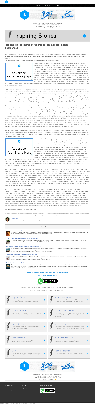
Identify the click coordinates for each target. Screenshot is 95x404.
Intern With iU (9, 393)
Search (58, 5)
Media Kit (25, 388)
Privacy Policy (32, 403)
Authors (24, 393)
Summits (69, 2)
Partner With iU (9, 391)
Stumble (87, 2)
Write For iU (48, 5)
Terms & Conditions (23, 403)
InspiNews (60, 2)
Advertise (37, 5)
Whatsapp (78, 2)
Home (7, 388)
